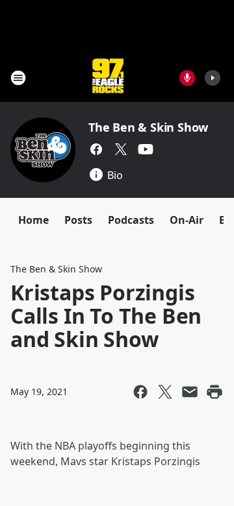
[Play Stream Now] (212, 78)
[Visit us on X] (121, 149)
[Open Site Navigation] (18, 78)
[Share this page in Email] (190, 392)
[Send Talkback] (187, 78)
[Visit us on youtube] (145, 149)
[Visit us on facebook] (96, 149)
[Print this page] (214, 392)
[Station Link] (107, 77)
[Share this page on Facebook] (140, 392)
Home (33, 220)
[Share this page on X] (165, 392)
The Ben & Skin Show (148, 127)
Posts (78, 220)
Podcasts (131, 220)
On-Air (186, 220)
